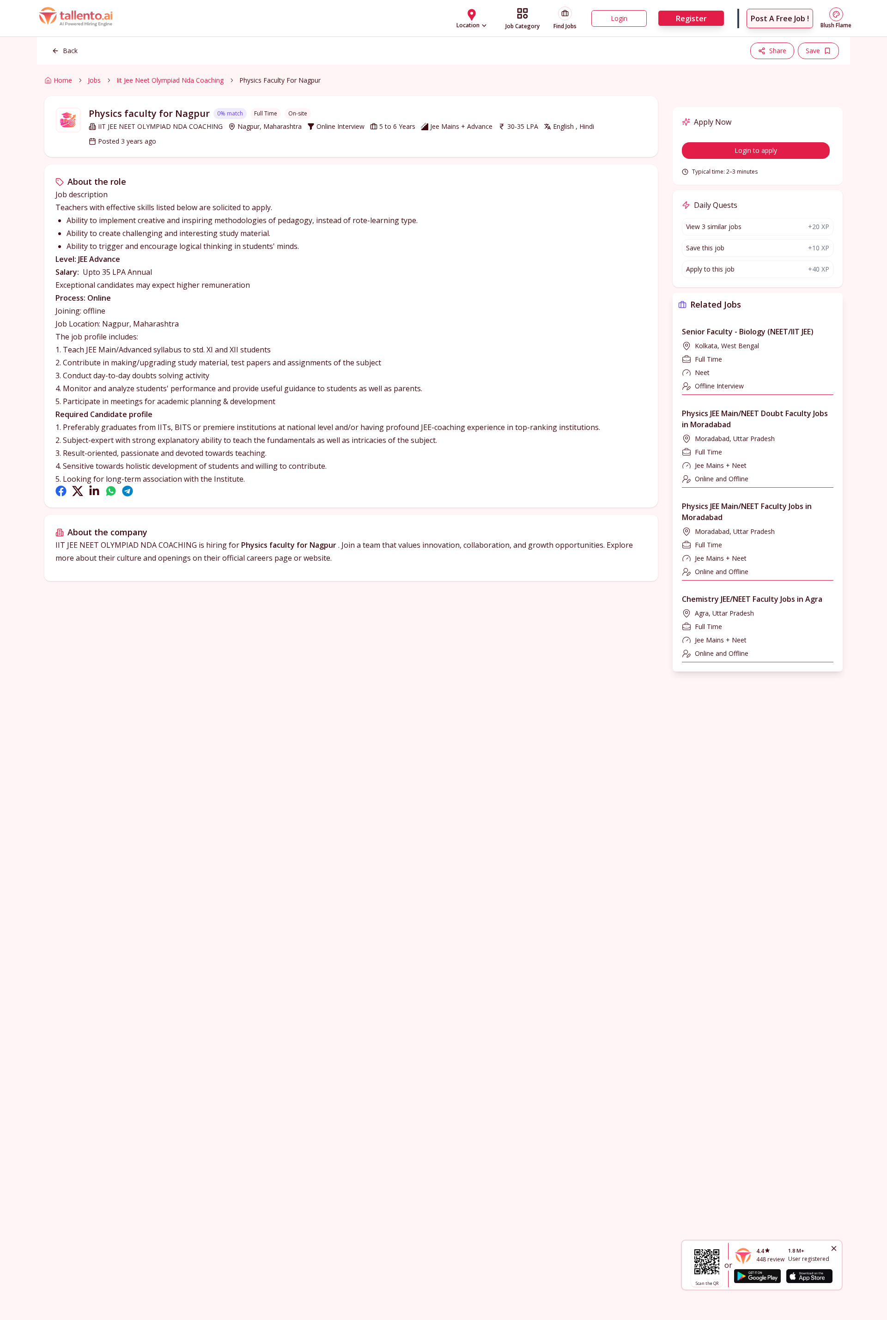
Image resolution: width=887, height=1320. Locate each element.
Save (813, 50)
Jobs (94, 80)
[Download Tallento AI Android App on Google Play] (757, 1276)
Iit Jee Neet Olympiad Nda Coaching (170, 80)
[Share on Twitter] (77, 491)
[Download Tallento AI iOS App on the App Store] (809, 1276)
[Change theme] (836, 14)
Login (619, 18)
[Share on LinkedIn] (94, 491)
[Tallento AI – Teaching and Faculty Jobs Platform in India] (77, 18)
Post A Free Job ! (780, 18)
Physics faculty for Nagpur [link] (280, 80)
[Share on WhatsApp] (110, 491)
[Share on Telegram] (127, 491)
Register (691, 18)
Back (70, 50)
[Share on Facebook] (61, 491)
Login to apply (756, 150)
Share (777, 50)
